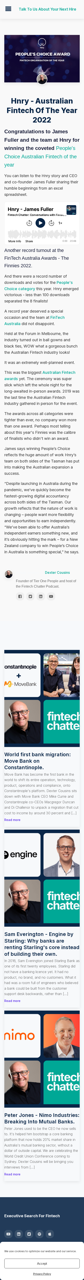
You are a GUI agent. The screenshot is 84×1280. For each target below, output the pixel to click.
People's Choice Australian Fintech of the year (40, 156)
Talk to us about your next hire (47, 9)
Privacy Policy (42, 1273)
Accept (42, 1263)
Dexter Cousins (57, 572)
